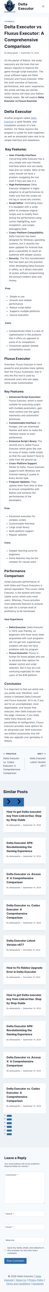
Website (10, 1240)
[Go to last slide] (8, 802)
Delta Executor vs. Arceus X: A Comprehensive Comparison (24, 878)
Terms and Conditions (18, 1283)
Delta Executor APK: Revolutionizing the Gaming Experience (20, 847)
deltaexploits (12, 53)
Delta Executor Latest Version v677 (38, 760)
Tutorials (9, 21)
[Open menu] (43, 6)
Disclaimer (38, 1283)
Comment (12, 1175)
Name (10, 1213)
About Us (21, 1280)
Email (9, 1227)
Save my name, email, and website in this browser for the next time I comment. (25, 1250)
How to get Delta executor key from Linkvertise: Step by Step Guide (24, 816)
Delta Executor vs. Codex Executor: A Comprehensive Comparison (11, 763)
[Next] (19, 802)
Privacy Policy (35, 1280)
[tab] (9, 1116)
